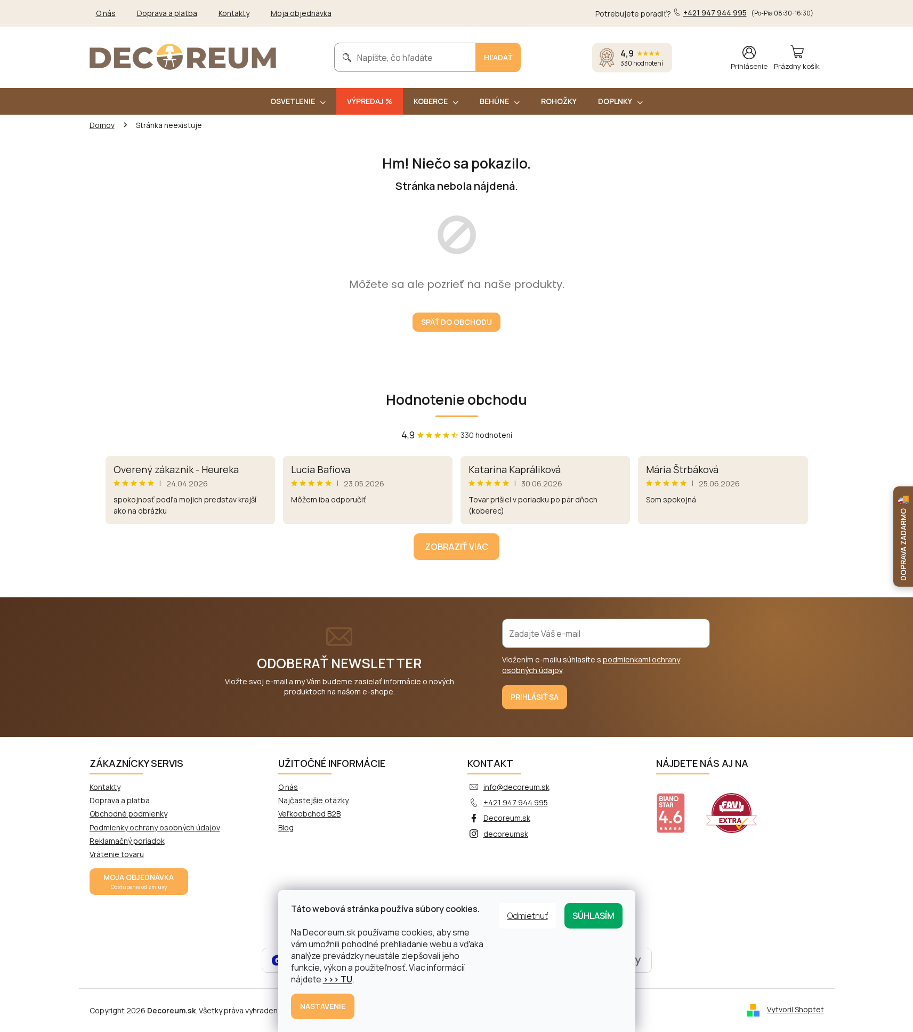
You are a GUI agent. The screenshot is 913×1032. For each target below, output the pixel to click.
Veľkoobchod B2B (309, 814)
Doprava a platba (167, 13)
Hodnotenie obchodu (456, 399)
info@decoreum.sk (516, 787)
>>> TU (337, 979)
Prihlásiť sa (535, 697)
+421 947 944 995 (515, 802)
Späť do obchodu (456, 322)
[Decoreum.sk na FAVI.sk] (738, 806)
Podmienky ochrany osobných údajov (155, 827)
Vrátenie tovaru (117, 854)
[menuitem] (298, 101)
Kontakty (234, 13)
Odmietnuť (527, 916)
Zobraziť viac (456, 547)
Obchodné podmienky (128, 814)
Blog (286, 827)
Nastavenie (322, 1006)
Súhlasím (593, 916)
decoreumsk (505, 834)
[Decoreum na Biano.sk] (677, 806)
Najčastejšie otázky (313, 800)
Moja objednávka (301, 13)
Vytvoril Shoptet (795, 1009)
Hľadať (498, 57)
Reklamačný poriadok (127, 841)
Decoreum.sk (506, 818)
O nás (106, 13)
